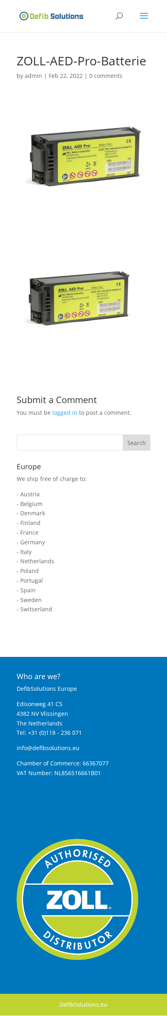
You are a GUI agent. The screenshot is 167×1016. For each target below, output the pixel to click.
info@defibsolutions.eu (48, 748)
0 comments (105, 75)
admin (33, 75)
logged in (64, 412)
